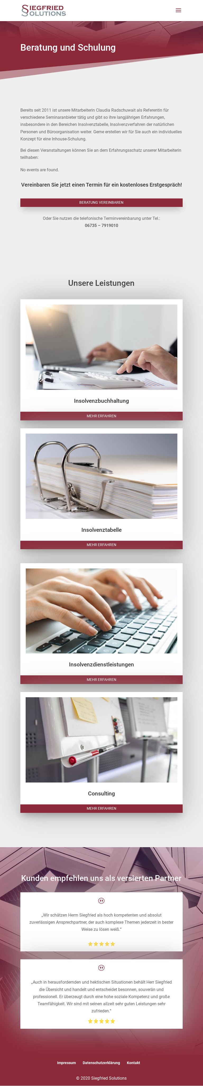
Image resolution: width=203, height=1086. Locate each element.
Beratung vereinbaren (101, 202)
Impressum (66, 1063)
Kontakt (133, 1063)
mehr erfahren (101, 416)
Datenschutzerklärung (101, 1063)
